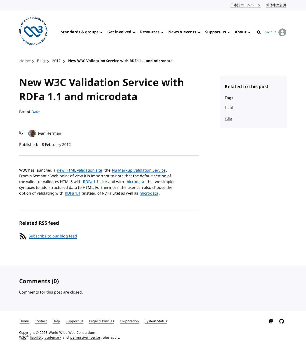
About (240, 32)
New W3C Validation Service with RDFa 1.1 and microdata (120, 60)
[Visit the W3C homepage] (33, 32)
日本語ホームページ (245, 5)
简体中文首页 (276, 5)
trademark (52, 337)
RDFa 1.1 (72, 193)
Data (35, 112)
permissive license (85, 337)
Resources (149, 32)
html (229, 107)
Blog (41, 60)
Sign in (271, 32)
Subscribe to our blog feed (53, 236)
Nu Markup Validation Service (138, 170)
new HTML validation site (79, 170)
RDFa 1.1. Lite (95, 182)
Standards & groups (79, 32)
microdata (135, 182)
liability (36, 337)
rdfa (228, 118)
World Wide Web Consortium (72, 332)
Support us (215, 32)
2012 (56, 60)
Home (25, 60)
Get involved (119, 32)
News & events (182, 32)
